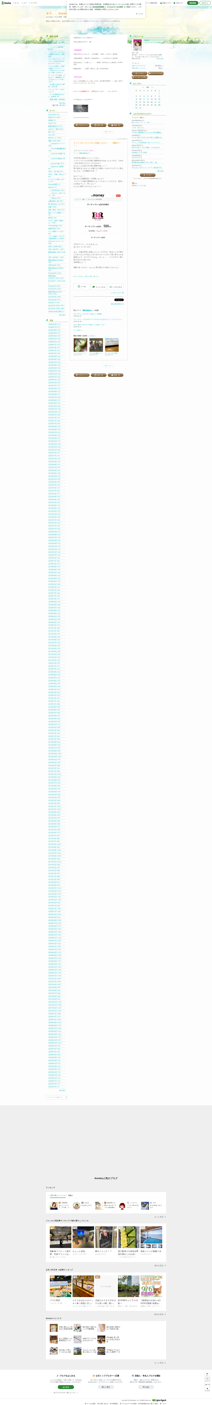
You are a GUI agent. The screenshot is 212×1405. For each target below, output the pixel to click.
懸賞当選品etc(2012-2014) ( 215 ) (55, 293)
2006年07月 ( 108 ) (54, 1028)
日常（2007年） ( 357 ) (56, 249)
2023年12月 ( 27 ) (54, 418)
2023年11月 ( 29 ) (54, 421)
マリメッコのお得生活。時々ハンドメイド (146, 142)
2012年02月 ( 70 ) (54, 832)
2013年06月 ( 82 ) (54, 786)
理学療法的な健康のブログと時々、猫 (144, 162)
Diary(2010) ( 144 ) (54, 273)
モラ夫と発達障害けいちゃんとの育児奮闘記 (146, 132)
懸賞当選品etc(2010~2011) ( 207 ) (56, 277)
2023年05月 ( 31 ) (54, 438)
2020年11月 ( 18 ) (54, 526)
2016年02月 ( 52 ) (54, 692)
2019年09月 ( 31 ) (54, 567)
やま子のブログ (137, 157)
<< (143, 87)
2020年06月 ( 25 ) (54, 540)
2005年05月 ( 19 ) (54, 1069)
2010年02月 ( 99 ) (54, 903)
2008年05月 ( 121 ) (54, 964)
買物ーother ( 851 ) (54, 141)
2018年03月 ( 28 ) (54, 619)
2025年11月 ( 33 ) (54, 350)
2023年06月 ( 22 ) (54, 435)
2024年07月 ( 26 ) (54, 397)
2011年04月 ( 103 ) (54, 862)
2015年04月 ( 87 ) (54, 722)
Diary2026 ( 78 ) (53, 114)
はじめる (66, 1387)
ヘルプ (164, 1404)
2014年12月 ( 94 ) (54, 733)
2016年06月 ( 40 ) (54, 681)
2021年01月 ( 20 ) (54, 520)
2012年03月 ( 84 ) (54, 830)
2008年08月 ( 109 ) (54, 955)
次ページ (109, 132)
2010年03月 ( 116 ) (54, 900)
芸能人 (70, 1195)
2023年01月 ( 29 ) (54, 450)
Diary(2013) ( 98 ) (54, 286)
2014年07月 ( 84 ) (54, 748)
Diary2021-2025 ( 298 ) (56, 308)
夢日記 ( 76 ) (52, 218)
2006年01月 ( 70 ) (54, 1046)
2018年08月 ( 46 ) (54, 605)
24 (140, 105)
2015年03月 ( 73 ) (54, 724)
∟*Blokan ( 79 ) (54, 198)
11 (144, 99)
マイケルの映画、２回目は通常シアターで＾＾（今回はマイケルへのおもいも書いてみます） (56, 69)
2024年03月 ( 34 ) (54, 409)
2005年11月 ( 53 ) (54, 1052)
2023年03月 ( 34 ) (54, 444)
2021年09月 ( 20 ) (54, 496)
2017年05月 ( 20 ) (54, 648)
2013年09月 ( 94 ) (54, 777)
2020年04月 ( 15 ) (54, 546)
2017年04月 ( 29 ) (54, 651)
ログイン (205, 3)
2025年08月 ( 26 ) (54, 359)
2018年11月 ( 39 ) (54, 596)
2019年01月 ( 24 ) (54, 590)
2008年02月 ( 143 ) (55, 973)
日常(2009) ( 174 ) (54, 265)
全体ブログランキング (138, 65)
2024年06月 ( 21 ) (54, 400)
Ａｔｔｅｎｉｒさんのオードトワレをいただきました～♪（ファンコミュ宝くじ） (98, 319)
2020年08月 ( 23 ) (54, 535)
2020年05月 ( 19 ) (54, 543)
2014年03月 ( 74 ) (54, 759)
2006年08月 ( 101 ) (54, 1025)
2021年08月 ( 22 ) (54, 499)
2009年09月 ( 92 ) (54, 917)
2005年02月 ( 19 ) (54, 1078)
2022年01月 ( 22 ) (54, 485)
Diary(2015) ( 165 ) (54, 297)
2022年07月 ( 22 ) (54, 467)
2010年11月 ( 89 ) (54, 876)
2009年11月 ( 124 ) (54, 911)
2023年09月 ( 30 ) (54, 426)
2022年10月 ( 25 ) (54, 459)
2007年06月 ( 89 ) (54, 996)
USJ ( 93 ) (51, 135)
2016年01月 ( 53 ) (54, 695)
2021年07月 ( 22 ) (54, 502)
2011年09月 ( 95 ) (54, 847)
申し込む (146, 1387)
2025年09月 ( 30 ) (54, 356)
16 (136, 102)
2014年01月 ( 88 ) (54, 765)
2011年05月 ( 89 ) (54, 859)
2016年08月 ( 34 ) (54, 675)
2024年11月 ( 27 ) (54, 385)
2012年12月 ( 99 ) (54, 803)
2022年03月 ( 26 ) (54, 479)
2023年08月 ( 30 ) (54, 429)
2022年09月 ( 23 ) (54, 461)
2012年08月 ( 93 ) (54, 815)
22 (159, 102)
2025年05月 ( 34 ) (54, 368)
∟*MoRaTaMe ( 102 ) (56, 190)
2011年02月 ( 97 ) (54, 868)
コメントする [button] (100, 287)
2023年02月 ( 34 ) (54, 447)
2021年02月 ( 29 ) (54, 517)
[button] (207, 1389)
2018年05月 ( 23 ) (54, 613)
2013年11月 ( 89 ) (54, 771)
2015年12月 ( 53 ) (54, 698)
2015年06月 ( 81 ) (54, 716)
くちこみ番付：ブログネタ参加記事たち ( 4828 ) (56, 237)
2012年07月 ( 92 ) (54, 818)
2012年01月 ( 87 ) (54, 835)
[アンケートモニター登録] (80, 111)
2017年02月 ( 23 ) (54, 657)
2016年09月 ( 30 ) (54, 672)
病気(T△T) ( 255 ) (54, 117)
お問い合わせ (103, 1404)
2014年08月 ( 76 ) (54, 745)
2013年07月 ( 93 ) (54, 783)
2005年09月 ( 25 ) (54, 1057)
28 (155, 105)
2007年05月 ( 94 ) (54, 999)
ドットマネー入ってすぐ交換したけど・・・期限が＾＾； (56, 42)
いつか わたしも (138, 127)
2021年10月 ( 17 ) (54, 494)
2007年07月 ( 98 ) (54, 993)
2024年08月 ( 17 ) (54, 394)
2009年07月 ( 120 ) (54, 923)
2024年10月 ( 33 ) (54, 388)
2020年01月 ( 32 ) (54, 555)
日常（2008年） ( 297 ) (56, 257)
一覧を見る (160, 171)
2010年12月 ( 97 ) (54, 873)
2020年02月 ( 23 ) (54, 552)
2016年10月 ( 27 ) (54, 669)
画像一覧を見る (60, 105)
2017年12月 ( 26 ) (54, 628)
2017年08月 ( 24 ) (54, 640)
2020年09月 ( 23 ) (54, 532)
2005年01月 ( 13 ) (54, 1081)
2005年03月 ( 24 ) (54, 1075)
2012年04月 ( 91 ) (54, 827)
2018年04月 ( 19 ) (54, 616)
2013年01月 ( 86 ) (54, 800)
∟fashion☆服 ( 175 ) (56, 164)
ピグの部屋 (157, 42)
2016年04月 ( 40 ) (54, 686)
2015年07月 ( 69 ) (54, 713)
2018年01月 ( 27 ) (54, 625)
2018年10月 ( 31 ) (54, 599)
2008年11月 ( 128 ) (54, 946)
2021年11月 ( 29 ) (54, 491)
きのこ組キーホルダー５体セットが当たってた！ (89, 325)
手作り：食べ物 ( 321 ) (55, 171)
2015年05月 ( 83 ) (54, 719)
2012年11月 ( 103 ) (54, 806)
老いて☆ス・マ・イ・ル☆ (141, 122)
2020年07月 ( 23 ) (54, 537)
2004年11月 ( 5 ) (54, 1087)
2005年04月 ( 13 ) (54, 1072)
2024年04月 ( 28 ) (54, 406)
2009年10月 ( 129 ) (54, 914)
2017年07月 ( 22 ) (54, 643)
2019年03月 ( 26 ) (54, 584)
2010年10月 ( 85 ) (54, 879)
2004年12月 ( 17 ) (54, 1084)
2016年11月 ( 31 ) (54, 666)
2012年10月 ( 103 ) (54, 809)
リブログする (117, 287)
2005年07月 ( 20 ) (54, 1063)
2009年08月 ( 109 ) (54, 920)
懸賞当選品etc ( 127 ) (55, 126)
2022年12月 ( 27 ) (54, 453)
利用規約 (115, 1404)
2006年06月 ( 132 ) (54, 1031)
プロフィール (149, 42)
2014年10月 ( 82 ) (54, 739)
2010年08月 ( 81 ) (54, 885)
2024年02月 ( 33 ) (54, 412)
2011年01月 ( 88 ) (54, 870)
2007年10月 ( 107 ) (54, 984)
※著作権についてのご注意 (139, 185)
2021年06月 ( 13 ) (54, 505)
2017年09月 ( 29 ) (54, 637)
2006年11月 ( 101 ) (54, 1017)
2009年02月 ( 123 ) (54, 938)
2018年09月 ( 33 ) (54, 602)
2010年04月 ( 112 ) (54, 897)
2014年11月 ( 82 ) (54, 736)
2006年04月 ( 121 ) (54, 1037)
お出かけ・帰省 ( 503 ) (56, 129)
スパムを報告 (91, 1404)
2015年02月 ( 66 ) (54, 727)
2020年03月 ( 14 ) (54, 549)
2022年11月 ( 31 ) (54, 456)
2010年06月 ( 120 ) (54, 891)
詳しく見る (106, 1387)
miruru (147, 40)
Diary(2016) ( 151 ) (54, 300)
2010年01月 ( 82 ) (54, 906)
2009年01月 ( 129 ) (54, 941)
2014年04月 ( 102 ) (54, 757)
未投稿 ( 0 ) (52, 120)
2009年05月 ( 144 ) (55, 929)
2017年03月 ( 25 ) (54, 654)
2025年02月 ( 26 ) (54, 377)
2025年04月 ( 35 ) (54, 371)
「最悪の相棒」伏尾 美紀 (56, 99)
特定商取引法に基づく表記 (149, 1404)
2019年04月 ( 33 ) (54, 581)
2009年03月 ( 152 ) (54, 935)
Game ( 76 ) (52, 123)
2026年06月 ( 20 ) (54, 330)
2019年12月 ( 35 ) (54, 558)
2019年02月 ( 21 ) (54, 587)
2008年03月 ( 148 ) (55, 970)
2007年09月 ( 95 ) (54, 987)
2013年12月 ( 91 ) (54, 768)
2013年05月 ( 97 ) (54, 789)
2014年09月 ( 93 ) (54, 742)
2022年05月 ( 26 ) (54, 473)
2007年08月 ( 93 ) (54, 990)
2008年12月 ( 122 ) (54, 943)
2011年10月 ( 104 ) (54, 844)
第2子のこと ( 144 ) (54, 138)
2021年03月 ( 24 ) (54, 514)
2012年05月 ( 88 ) (54, 824)
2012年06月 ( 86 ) (54, 821)
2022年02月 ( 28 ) (54, 482)
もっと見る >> (77, 330)
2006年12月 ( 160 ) (54, 1014)
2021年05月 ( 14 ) (54, 508)
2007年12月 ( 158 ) (54, 979)
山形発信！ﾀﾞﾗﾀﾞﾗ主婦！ (140, 152)
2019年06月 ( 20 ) (54, 575)
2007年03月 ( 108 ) (55, 1005)
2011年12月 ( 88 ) (54, 838)
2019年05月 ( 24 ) (54, 578)
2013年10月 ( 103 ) (54, 774)
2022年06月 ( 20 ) (54, 470)
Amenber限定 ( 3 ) (54, 184)
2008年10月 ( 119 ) (54, 949)
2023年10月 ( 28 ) (54, 423)
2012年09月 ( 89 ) (54, 812)
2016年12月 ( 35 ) (54, 663)
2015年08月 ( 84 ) (54, 710)
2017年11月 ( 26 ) (54, 631)
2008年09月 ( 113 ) (54, 952)
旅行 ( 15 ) (51, 132)
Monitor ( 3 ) (52, 187)
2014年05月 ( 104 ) (54, 754)
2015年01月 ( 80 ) (54, 730)
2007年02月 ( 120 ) (54, 1008)
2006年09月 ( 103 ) (55, 1022)
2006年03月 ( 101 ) (54, 1040)
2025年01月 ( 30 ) (54, 380)
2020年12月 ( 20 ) (54, 523)
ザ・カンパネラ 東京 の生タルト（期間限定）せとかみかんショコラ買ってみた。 (56, 78)
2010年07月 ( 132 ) (54, 888)
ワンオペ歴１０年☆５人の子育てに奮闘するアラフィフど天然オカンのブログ (148, 137)
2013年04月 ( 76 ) (54, 792)
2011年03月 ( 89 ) (54, 865)
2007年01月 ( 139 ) (54, 1011)
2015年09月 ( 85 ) (54, 707)
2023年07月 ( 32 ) (54, 432)
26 (148, 105)
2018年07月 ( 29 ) (54, 608)
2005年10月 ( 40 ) (54, 1055)
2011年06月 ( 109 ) (54, 856)
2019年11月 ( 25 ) (54, 561)
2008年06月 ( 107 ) (54, 961)
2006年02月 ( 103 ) (55, 1043)
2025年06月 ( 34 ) (54, 365)
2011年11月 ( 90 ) (54, 841)
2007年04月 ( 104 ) (55, 1002)
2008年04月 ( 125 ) (54, 967)
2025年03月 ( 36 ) (54, 374)
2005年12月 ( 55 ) (54, 1049)
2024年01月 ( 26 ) (54, 415)
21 (155, 102)
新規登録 (193, 3)
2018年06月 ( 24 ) (54, 610)
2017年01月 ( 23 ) (54, 660)
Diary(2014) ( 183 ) (54, 289)
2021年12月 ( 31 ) (54, 488)
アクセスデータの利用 (129, 1404)
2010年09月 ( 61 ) (54, 882)
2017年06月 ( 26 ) (54, 646)
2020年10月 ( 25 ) (54, 529)
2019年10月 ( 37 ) (54, 564)
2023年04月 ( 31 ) (54, 441)
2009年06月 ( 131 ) (54, 926)
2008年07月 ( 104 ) (55, 958)
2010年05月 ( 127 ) (54, 894)
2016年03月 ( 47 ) (54, 689)
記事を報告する (118, 304)
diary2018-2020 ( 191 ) (56, 305)
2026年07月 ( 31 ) (54, 327)
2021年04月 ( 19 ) (54, 511)
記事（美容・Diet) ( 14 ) (56, 210)
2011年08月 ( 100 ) (54, 850)
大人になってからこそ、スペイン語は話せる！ (147, 167)
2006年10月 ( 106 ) (54, 1019)
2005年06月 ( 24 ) (54, 1066)
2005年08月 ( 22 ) (54, 1060)
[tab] (58, 1195)
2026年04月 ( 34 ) (54, 336)
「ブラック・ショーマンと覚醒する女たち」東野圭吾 (56, 54)
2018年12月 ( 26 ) (54, 593)
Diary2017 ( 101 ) (54, 302)
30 (136, 108)
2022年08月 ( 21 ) (54, 464)
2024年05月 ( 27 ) (54, 403)
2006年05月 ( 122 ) (54, 1034)
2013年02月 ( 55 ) (54, 797)
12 (148, 99)
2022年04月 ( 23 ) (54, 476)
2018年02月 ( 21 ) (54, 622)
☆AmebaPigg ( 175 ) (55, 226)
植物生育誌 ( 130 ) (54, 228)
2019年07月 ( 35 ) (54, 572)
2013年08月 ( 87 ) (54, 780)
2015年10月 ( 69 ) (54, 704)
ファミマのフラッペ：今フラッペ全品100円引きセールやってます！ (56, 61)
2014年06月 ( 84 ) (54, 751)
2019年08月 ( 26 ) (54, 570)
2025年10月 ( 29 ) (54, 353)
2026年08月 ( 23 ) (54, 324)
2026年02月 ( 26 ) (54, 342)
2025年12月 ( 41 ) (54, 348)
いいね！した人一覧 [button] (117, 293)
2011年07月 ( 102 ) (54, 853)
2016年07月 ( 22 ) (54, 678)
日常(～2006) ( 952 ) (55, 246)
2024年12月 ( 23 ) (54, 383)
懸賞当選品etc (84, 153)
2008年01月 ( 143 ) (54, 976)
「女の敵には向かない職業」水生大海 (56, 85)
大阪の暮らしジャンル (138, 68)
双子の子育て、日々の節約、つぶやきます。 (146, 147)
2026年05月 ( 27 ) (54, 333)
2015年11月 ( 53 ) (54, 701)
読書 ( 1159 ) (52, 207)
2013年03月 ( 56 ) (54, 795)
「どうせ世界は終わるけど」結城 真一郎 (56, 95)
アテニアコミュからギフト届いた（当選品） (88, 314)
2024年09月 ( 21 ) (54, 391)
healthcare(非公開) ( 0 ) (56, 311)
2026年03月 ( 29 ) (54, 339)
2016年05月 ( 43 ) (54, 683)
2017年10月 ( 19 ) (54, 634)
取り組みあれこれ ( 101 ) (56, 204)
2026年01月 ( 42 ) (54, 345)
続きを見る (160, 58)
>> (152, 87)
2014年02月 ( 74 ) (54, 762)
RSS (135, 183)
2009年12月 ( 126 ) (54, 908)
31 (140, 108)
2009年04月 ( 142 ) (55, 932)
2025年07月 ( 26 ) (54, 362)
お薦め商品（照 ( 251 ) (55, 201)
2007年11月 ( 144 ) (54, 982)
